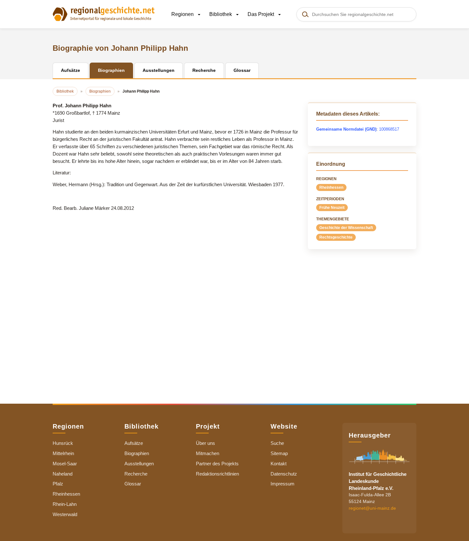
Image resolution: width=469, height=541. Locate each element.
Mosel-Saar (65, 463)
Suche (277, 443)
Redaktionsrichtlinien (217, 473)
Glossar (132, 483)
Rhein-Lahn (65, 504)
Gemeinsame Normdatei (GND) (346, 129)
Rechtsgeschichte (336, 237)
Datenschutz (284, 473)
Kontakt (279, 463)
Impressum (282, 483)
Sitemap (279, 453)
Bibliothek (221, 14)
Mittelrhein (63, 453)
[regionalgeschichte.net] (104, 13)
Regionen (183, 14)
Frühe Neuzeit (332, 207)
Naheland (62, 473)
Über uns (205, 443)
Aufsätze (133, 443)
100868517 (389, 129)
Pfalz (58, 483)
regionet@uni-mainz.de (372, 508)
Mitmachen (207, 453)
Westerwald (65, 514)
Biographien (136, 453)
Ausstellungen (139, 463)
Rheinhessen (331, 187)
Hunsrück (63, 443)
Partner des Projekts (217, 463)
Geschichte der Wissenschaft (346, 227)
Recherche (135, 473)
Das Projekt (261, 14)
